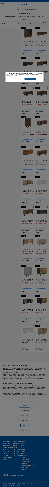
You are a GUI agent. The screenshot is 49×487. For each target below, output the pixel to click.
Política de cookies (14, 75)
